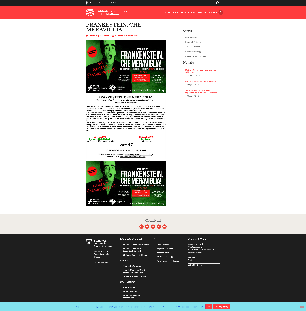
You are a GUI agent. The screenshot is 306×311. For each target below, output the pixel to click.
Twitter (191, 260)
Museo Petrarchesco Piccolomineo (131, 296)
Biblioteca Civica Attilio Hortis (136, 244)
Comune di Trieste (97, 3)
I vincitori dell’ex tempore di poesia (200, 81)
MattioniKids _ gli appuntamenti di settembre (200, 71)
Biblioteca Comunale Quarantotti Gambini (132, 249)
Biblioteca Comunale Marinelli (136, 255)
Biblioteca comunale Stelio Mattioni (112, 13)
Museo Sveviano (130, 291)
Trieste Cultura (113, 3)
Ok (209, 307)
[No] (302, 307)
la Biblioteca (170, 12)
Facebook (192, 257)
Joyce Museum (129, 287)
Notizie (212, 12)
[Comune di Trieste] (86, 3)
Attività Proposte (95, 36)
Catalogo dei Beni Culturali (134, 276)
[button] (220, 12)
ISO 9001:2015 (195, 265)
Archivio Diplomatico (132, 266)
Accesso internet (192, 47)
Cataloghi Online (198, 12)
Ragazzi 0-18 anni (193, 42)
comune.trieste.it (195, 244)
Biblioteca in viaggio (193, 51)
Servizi (183, 12)
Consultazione (191, 37)
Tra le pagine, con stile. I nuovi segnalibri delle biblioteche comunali (201, 91)
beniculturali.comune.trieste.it (201, 249)
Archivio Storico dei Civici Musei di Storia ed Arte (134, 271)
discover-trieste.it (196, 252)
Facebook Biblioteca (102, 262)
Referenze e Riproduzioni (196, 56)
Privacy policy (221, 307)
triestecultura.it (195, 247)
